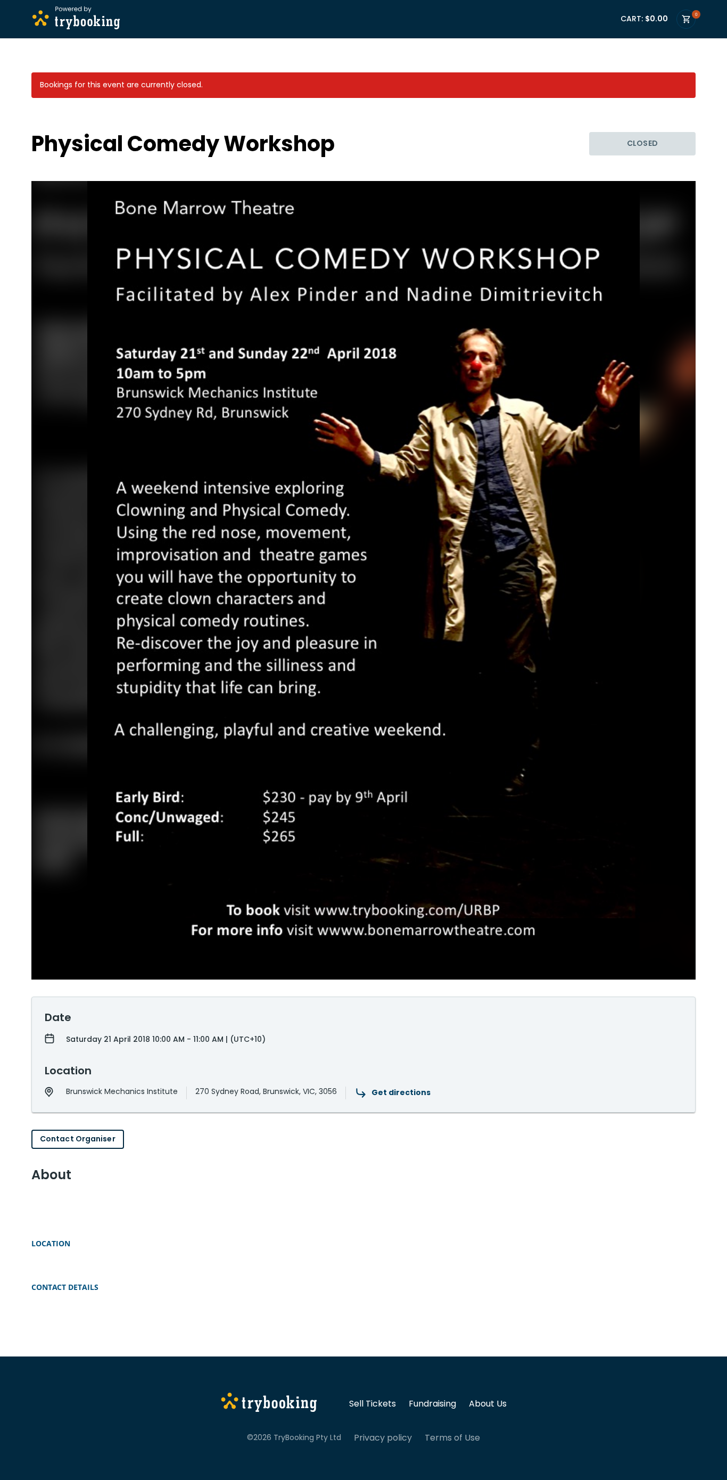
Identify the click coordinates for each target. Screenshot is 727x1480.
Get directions (401, 1092)
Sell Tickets (372, 1404)
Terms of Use (452, 1438)
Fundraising (432, 1404)
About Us (488, 1404)
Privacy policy (383, 1438)
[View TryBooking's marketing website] (269, 1404)
